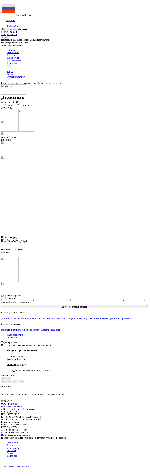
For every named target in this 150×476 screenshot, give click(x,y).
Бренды (11, 74)
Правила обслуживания (120, 318)
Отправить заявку (16, 77)
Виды (10, 71)
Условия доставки (10, 318)
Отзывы (11, 453)
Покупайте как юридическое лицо (71, 318)
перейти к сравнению (18, 466)
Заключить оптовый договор (14, 29)
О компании (13, 52)
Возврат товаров (45, 318)
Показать (6, 378)
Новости (11, 55)
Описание (12, 337)
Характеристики (15, 335)
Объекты (11, 450)
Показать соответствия (12, 381)
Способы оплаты (27, 318)
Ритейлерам (22, 330)
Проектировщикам (50, 330)
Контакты (12, 63)
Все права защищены (11, 406)
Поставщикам (14, 60)
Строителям (34, 330)
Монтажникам (8, 330)
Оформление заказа (98, 318)
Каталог (12, 50)
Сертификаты (14, 448)
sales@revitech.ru (9, 34)
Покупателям (13, 58)
